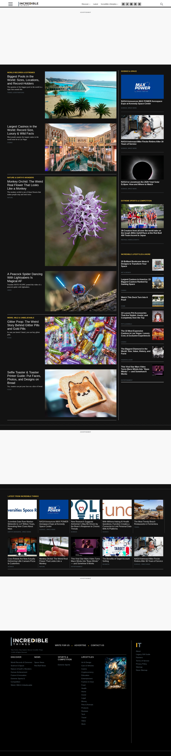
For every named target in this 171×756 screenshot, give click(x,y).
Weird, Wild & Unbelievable (21, 685)
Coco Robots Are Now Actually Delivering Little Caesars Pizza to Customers (21, 561)
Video (9, 290)
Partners (139, 657)
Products (84, 708)
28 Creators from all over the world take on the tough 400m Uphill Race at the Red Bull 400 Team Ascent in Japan (141, 233)
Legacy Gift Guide (143, 654)
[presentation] (22, 509)
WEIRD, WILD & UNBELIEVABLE (20, 318)
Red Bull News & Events (130, 239)
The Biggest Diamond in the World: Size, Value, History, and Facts (135, 351)
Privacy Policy (141, 664)
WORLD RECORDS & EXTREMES (21, 72)
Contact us (97, 645)
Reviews (84, 711)
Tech (83, 714)
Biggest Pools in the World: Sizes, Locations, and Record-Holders (23, 80)
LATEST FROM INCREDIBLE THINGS (23, 496)
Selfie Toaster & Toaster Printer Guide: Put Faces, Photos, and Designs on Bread (24, 378)
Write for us (62, 645)
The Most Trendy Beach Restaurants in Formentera (146, 523)
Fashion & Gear (127, 360)
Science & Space (17, 665)
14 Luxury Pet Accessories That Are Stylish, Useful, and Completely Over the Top (134, 315)
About (138, 651)
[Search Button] (160, 4)
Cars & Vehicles (87, 665)
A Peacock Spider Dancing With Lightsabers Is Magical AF (24, 277)
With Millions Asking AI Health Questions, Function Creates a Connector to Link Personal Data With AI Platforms (117, 525)
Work (83, 724)
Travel (136, 527)
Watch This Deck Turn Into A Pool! (134, 298)
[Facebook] (123, 4)
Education (85, 675)
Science (124, 108)
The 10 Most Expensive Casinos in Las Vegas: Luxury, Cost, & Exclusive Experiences (135, 333)
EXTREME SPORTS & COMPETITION (136, 201)
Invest (83, 695)
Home (123, 306)
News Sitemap (141, 670)
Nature (10, 197)
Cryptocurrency (87, 672)
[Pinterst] (139, 4)
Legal (83, 698)
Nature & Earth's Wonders (21, 669)
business (106, 564)
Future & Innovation (18, 675)
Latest (95, 4)
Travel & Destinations (15, 92)
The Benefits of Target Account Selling (116, 560)
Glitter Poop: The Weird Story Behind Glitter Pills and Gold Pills (23, 325)
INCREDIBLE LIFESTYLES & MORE (135, 254)
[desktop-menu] (10, 4)
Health (84, 688)
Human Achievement (19, 672)
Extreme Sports (64, 665)
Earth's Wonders (14, 532)
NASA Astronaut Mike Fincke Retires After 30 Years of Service (142, 143)
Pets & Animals (126, 324)
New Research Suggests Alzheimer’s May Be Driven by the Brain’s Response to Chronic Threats (85, 525)
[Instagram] (131, 4)
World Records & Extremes (21, 662)
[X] (127, 4)
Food (9, 338)
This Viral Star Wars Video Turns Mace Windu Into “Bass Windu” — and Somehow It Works (135, 370)
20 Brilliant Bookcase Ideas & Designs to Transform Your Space (135, 263)
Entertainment (127, 380)
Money (84, 701)
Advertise (80, 645)
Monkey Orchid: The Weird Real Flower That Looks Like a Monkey (25, 185)
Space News (132, 108)
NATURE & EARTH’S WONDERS (20, 178)
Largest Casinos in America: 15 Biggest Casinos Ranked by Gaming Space (136, 281)
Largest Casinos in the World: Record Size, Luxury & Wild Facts (22, 130)
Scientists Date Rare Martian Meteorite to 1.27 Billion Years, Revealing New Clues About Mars (21, 525)
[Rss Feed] (135, 4)
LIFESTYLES (87, 657)
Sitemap (139, 667)
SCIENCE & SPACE (129, 71)
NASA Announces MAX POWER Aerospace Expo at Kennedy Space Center (141, 102)
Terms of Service (142, 661)
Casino (10, 142)
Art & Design (126, 272)
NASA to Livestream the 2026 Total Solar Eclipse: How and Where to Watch (140, 183)
